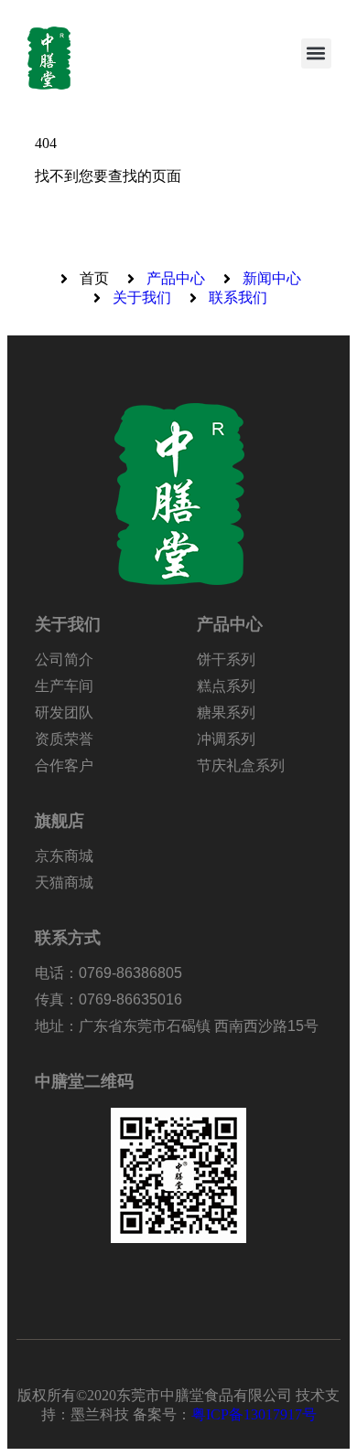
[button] (316, 53)
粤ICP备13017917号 (254, 1414)
